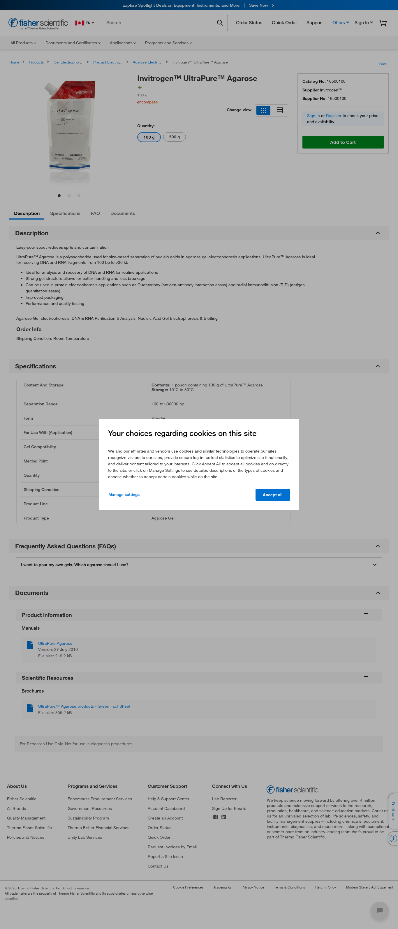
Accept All (273, 494)
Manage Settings (124, 494)
